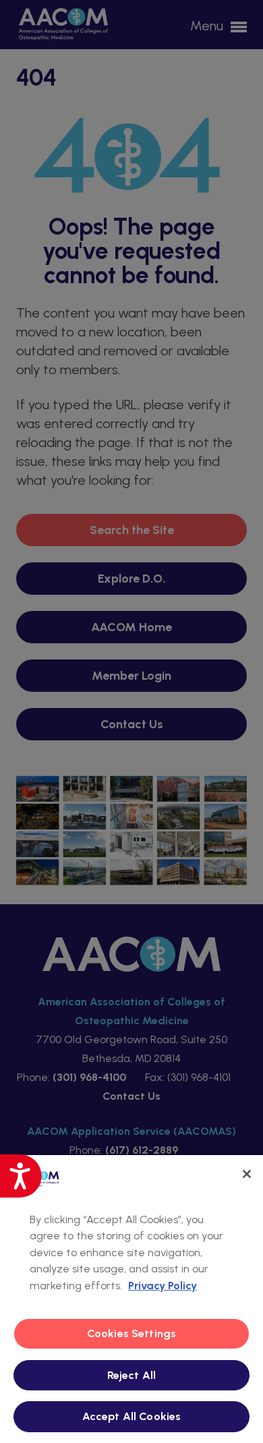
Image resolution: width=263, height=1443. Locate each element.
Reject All (131, 1375)
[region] (131, 1299)
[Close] (247, 1174)
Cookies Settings (132, 1333)
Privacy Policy (162, 1285)
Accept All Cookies (131, 1416)
